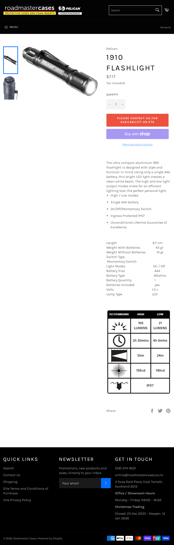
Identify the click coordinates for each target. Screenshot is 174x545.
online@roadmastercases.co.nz (139, 475)
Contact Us (11, 475)
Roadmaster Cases (25, 538)
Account (165, 27)
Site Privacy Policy (17, 500)
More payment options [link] (137, 144)
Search (8, 468)
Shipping (10, 482)
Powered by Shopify (50, 538)
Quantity (112, 94)
